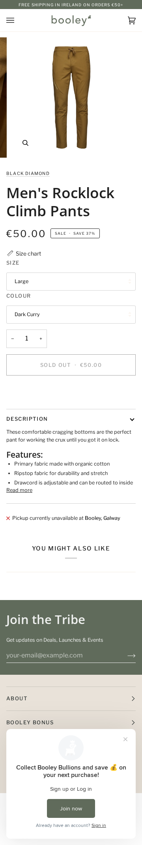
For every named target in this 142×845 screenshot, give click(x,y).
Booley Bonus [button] (30, 722)
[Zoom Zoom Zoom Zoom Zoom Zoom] (71, 97)
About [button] (17, 698)
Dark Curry (27, 314)
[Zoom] (25, 143)
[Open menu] (18, 20)
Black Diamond (28, 173)
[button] (23, 253)
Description (27, 419)
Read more (19, 490)
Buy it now (70, 392)
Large (21, 281)
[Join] (125, 655)
